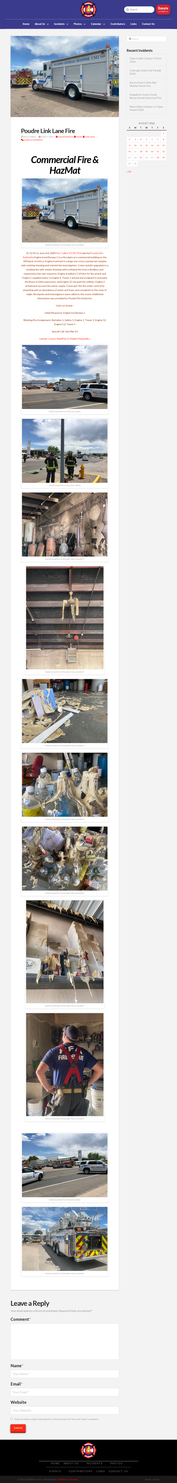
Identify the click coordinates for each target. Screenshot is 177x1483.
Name (17, 1365)
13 (152, 145)
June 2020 (89, 136)
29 (163, 157)
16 (129, 151)
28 (158, 157)
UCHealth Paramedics (78, 338)
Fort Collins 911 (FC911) (69, 253)
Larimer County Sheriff (51, 338)
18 (141, 151)
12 (146, 145)
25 (141, 157)
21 (158, 151)
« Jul (129, 171)
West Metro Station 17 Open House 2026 (146, 108)
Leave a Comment (33, 140)
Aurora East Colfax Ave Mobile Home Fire (142, 84)
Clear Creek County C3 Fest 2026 (145, 60)
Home (79, 136)
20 (152, 151)
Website (18, 1402)
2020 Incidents (65, 136)
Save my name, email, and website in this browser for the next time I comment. (57, 1419)
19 (146, 151)
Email (16, 1383)
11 (141, 145)
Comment (21, 1319)
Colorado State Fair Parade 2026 (145, 72)
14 (158, 145)
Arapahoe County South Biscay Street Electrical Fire (145, 96)
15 (163, 145)
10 (135, 145)
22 (163, 151)
